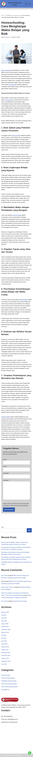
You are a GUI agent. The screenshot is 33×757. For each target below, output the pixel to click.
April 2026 (4, 621)
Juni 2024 (4, 664)
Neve (2, 755)
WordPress (19, 755)
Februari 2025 (5, 647)
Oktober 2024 (5, 658)
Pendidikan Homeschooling (13, 15)
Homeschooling (5, 70)
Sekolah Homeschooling (20, 601)
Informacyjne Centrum (7, 587)
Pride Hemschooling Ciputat (9, 683)
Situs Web (6, 473)
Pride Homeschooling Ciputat (9, 686)
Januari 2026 (4, 623)
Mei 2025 (3, 638)
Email (5, 466)
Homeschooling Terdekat (8, 678)
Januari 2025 (4, 649)
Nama (5, 459)
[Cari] (30, 3)
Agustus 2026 (5, 612)
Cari (2, 527)
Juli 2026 (3, 615)
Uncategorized (5, 689)
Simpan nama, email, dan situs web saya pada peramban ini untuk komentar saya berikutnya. (16, 504)
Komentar (6, 480)
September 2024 (5, 661)
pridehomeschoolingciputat (10, 722)
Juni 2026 (4, 618)
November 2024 (5, 655)
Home (2, 15)
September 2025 (5, 629)
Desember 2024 (5, 652)
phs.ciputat (7, 37)
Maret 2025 (4, 644)
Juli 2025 (3, 635)
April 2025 (4, 641)
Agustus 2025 (5, 632)
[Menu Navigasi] (27, 3)
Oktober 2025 (5, 626)
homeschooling (13, 84)
